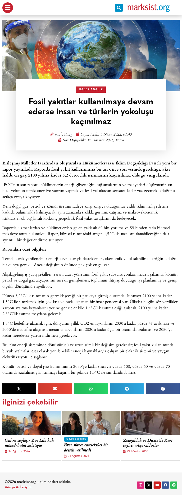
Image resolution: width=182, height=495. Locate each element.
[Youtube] (157, 485)
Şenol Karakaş (76, 439)
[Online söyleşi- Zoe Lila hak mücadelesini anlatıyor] (37, 423)
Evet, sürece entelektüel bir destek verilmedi (86, 448)
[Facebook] (165, 485)
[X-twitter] (148, 485)
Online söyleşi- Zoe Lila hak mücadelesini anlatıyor (29, 443)
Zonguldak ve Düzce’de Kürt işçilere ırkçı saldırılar (147, 443)
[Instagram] (140, 485)
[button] (119, 8)
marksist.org (63, 135)
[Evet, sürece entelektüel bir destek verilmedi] (97, 423)
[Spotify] (173, 485)
